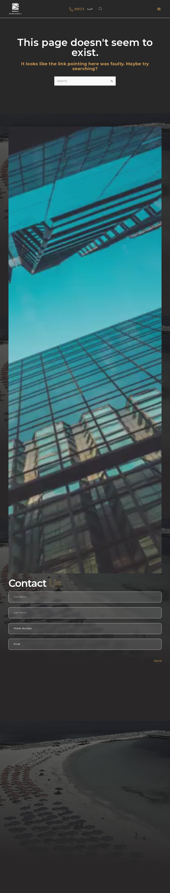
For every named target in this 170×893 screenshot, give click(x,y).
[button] (159, 9)
